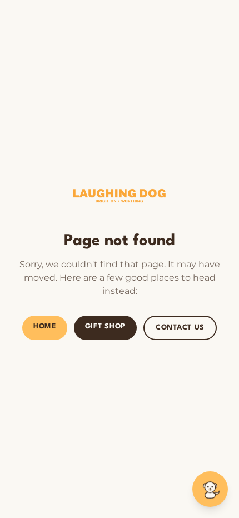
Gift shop (105, 326)
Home (44, 326)
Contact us (180, 327)
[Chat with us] (210, 489)
